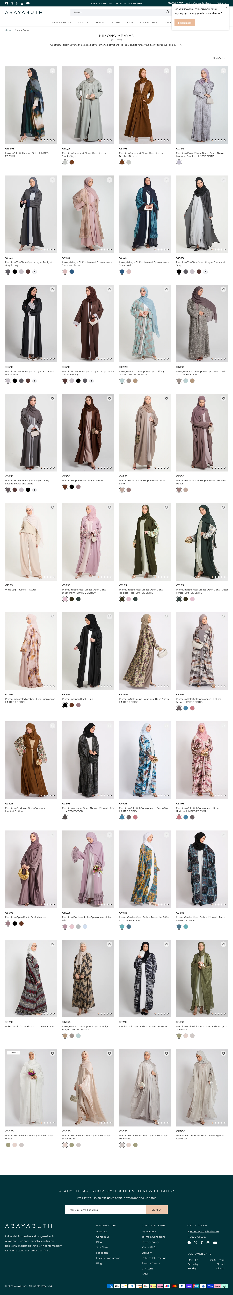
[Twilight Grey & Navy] (8, 272)
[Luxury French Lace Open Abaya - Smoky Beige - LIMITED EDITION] (88, 978)
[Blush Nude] (185, 1036)
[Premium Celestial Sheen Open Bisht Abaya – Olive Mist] (202, 978)
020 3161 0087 (175, 3)
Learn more (185, 22)
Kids (130, 22)
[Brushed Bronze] (71, 162)
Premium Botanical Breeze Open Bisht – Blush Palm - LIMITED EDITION (84, 591)
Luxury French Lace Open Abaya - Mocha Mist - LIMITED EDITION (201, 373)
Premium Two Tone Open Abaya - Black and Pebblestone (29, 373)
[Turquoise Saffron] (122, 927)
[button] (41, 140)
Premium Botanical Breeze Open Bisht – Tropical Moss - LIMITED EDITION (141, 591)
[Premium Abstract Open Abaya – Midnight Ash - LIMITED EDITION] (88, 760)
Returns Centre (151, 1263)
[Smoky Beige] (135, 381)
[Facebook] (6, 3)
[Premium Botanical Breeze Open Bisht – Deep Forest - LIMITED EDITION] (202, 542)
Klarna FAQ (149, 1247)
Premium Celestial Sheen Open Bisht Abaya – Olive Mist (201, 1028)
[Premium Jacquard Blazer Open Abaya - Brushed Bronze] (145, 105)
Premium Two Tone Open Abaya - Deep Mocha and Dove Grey (88, 373)
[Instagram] (22, 3)
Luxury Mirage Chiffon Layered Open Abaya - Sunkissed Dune (87, 264)
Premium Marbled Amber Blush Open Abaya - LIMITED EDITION (31, 700)
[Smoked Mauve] (128, 490)
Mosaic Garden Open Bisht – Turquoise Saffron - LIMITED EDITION (144, 919)
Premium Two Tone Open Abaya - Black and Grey (200, 264)
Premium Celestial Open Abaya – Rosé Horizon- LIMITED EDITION (197, 809)
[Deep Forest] (78, 599)
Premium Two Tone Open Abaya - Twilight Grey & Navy (28, 264)
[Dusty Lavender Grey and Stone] (8, 490)
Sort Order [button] (219, 58)
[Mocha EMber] (65, 487)
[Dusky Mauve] (78, 487)
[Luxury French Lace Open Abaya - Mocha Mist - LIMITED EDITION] (202, 323)
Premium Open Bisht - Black (78, 699)
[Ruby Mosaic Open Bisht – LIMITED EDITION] (31, 978)
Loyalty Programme (108, 1258)
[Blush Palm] (65, 599)
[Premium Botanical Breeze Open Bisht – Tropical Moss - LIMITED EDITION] (145, 542)
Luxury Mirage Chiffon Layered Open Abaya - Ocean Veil (144, 264)
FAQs (145, 1273)
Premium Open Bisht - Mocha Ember (83, 480)
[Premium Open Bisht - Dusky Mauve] (31, 869)
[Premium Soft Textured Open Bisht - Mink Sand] (145, 432)
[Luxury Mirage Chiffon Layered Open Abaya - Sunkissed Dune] (88, 214)
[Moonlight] (192, 1036)
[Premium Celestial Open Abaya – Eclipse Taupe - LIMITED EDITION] (202, 651)
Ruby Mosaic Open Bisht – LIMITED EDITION (29, 1026)
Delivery (147, 1252)
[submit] (168, 12)
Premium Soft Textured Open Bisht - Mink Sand (142, 482)
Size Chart (102, 1247)
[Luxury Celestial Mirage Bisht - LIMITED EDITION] (31, 105)
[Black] (71, 487)
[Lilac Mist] (65, 927)
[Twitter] (12, 3)
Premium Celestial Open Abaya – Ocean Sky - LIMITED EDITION (144, 809)
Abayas (83, 22)
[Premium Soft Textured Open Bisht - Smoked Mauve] (202, 432)
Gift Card (147, 1268)
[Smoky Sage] (65, 162)
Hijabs (116, 22)
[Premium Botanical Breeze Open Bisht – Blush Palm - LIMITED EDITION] (88, 542)
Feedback (102, 1252)
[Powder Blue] (85, 927)
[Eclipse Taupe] (179, 708)
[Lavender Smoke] (179, 162)
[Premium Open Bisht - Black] (88, 651)
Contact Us (103, 1236)
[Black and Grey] (14, 272)
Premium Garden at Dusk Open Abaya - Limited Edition (27, 809)
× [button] (226, 7)
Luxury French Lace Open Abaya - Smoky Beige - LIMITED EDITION (85, 1028)
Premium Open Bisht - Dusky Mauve (25, 917)
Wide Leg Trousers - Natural (20, 589)
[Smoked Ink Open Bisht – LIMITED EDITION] (145, 978)
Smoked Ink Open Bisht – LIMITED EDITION (143, 1026)
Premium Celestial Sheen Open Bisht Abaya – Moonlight (144, 1137)
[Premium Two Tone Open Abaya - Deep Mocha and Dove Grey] (88, 323)
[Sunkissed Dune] (65, 272)
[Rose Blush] (71, 927)
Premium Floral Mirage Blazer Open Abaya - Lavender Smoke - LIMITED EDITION (200, 154)
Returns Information (154, 1258)
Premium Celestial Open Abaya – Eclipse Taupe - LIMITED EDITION (198, 700)
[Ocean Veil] (71, 272)
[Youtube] (28, 3)
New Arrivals (61, 22)
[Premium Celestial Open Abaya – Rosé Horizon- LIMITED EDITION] (202, 760)
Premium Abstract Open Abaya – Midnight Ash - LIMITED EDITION (88, 809)
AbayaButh (23, 12)
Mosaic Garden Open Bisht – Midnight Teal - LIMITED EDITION (200, 919)
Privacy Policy (150, 1242)
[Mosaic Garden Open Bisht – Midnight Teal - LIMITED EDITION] (202, 869)
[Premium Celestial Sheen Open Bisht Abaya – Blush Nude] (88, 1087)
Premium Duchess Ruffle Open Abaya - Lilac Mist (86, 919)
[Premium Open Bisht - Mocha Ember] (88, 432)
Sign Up (157, 1209)
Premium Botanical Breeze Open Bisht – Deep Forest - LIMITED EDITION (202, 591)
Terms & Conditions (153, 1236)
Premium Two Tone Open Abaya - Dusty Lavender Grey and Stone (27, 482)
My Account (149, 1231)
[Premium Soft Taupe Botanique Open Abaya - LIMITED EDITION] (145, 651)
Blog (99, 1242)
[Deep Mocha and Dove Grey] (28, 272)
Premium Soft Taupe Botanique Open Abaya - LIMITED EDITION (144, 700)
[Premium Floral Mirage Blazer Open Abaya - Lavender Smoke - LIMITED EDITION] (202, 105)
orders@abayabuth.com (199, 3)
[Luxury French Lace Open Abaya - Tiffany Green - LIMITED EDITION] (145, 323)
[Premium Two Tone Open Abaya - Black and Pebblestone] (31, 323)
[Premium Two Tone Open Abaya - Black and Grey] (202, 214)
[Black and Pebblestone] (21, 272)
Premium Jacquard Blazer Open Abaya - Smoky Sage (84, 154)
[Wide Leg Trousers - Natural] (31, 542)
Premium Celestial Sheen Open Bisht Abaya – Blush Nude (87, 1137)
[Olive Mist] (179, 1036)
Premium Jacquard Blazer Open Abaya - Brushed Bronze (141, 154)
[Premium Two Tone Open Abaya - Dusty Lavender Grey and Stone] (31, 432)
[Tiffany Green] (122, 381)
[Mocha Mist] (128, 381)
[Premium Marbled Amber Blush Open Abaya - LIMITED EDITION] (31, 651)
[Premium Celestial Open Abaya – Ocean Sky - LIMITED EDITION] (145, 760)
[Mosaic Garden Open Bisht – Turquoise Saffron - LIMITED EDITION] (145, 869)
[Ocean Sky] (185, 708)
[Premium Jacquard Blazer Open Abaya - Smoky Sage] (88, 105)
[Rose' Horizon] (192, 708)
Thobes (100, 22)
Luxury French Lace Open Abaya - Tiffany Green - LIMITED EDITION (141, 373)
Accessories (148, 22)
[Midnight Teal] (128, 927)
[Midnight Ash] (65, 817)
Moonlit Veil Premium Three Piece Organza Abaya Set (200, 1137)
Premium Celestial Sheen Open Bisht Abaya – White (30, 1137)
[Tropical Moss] (71, 599)
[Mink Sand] (122, 490)
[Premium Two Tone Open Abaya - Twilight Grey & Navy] (31, 214)
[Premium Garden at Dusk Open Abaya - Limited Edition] (31, 760)
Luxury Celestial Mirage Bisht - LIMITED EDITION (27, 154)
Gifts (167, 22)
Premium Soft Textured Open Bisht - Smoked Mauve (201, 482)
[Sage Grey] (78, 927)
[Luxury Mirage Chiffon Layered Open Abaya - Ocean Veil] (145, 214)
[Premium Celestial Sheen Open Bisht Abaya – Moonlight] (145, 1087)
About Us (101, 1231)
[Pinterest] (17, 3)
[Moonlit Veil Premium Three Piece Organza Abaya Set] (202, 1087)
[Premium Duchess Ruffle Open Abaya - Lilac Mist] (88, 869)
